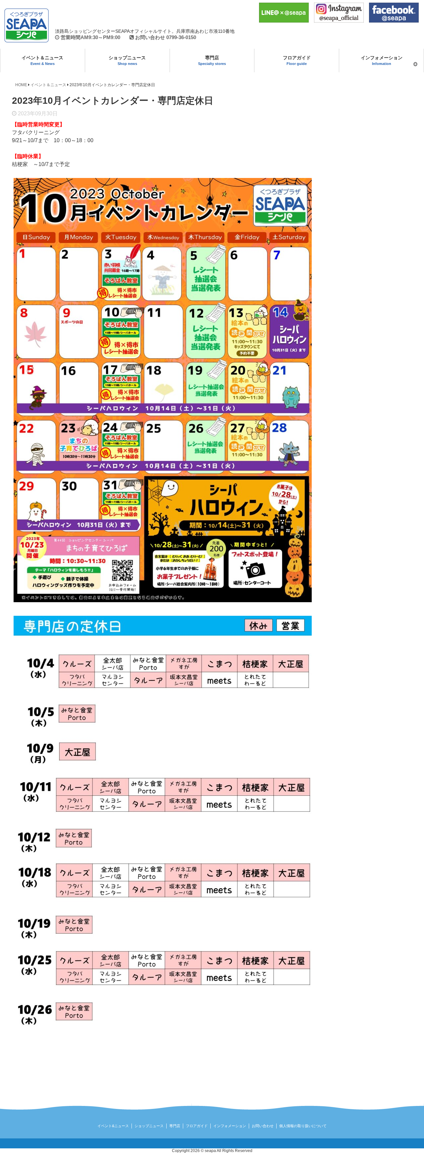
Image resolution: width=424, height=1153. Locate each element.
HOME (21, 85)
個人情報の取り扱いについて (303, 1126)
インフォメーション (381, 60)
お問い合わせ (263, 1126)
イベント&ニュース (113, 1126)
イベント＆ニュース (42, 60)
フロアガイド (297, 60)
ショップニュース (127, 60)
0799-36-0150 (181, 37)
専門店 (212, 60)
